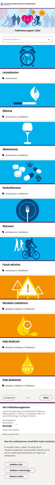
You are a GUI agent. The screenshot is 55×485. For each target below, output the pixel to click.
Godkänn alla (16, 464)
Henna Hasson (8, 422)
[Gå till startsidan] (27, 4)
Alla (6, 45)
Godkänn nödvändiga (20, 470)
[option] (27, 44)
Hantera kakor (17, 476)
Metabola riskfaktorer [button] (11, 39)
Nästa (45, 397)
